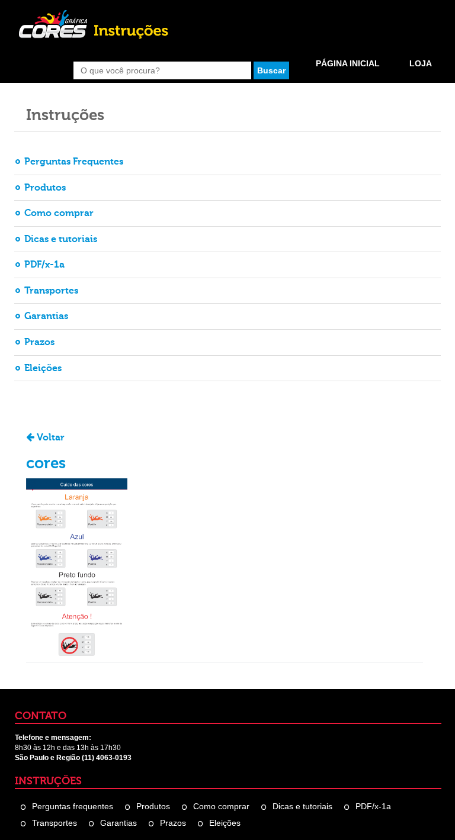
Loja (420, 63)
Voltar (49, 437)
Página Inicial (348, 63)
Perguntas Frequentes (73, 161)
